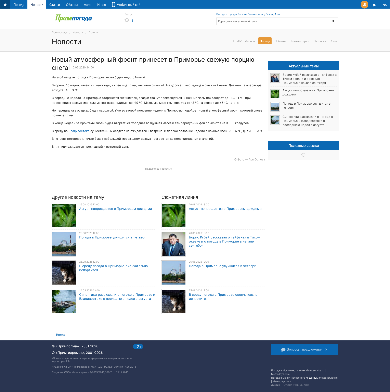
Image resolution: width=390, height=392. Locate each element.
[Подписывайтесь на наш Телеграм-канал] (374, 4)
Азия (87, 4)
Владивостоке (79, 131)
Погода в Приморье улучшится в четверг (112, 237)
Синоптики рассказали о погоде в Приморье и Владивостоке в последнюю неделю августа (117, 296)
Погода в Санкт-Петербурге (288, 377)
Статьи (54, 4)
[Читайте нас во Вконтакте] (385, 4)
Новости (36, 4)
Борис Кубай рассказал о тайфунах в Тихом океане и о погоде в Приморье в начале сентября (224, 241)
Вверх (61, 335)
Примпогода (59, 32)
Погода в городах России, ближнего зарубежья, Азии (248, 14)
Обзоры (72, 4)
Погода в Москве (281, 370)
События (280, 41)
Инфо (101, 4)
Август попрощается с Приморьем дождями (115, 209)
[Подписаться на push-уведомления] (364, 4)
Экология (320, 41)
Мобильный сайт (128, 4)
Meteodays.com (280, 374)
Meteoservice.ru (315, 370)
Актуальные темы (304, 65)
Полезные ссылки (303, 145)
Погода (18, 4)
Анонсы (250, 41)
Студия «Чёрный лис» (296, 384)
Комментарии (300, 41)
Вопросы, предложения (304, 349)
